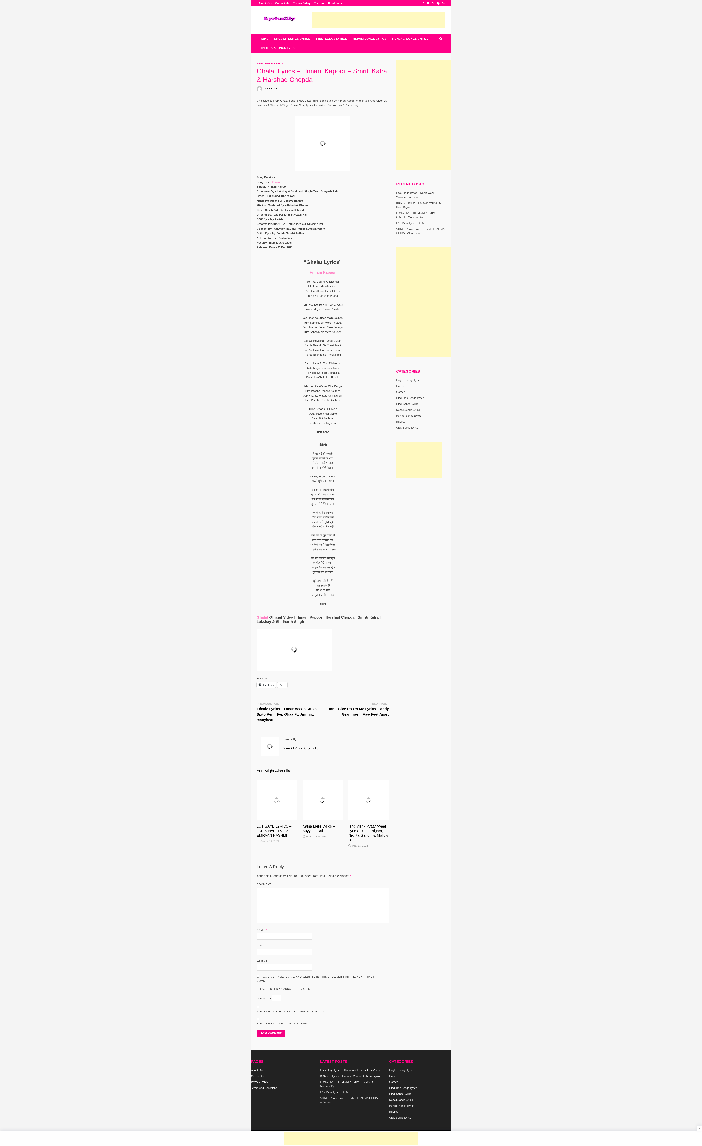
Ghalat (276, 182)
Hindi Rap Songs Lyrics (279, 48)
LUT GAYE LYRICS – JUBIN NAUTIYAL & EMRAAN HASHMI (274, 830)
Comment (265, 884)
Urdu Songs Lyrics (407, 427)
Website (263, 961)
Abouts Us (265, 3)
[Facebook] (423, 3)
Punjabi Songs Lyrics (410, 38)
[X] (433, 3)
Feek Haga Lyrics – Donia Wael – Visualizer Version (351, 1070)
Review (400, 421)
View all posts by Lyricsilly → (302, 748)
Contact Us (282, 3)
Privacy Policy (301, 3)
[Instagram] (443, 3)
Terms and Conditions (328, 3)
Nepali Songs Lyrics (369, 38)
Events (400, 386)
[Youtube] (428, 3)
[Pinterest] (438, 3)
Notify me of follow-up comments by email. (292, 1011)
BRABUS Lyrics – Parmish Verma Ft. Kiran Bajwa (350, 1076)
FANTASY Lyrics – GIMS (411, 223)
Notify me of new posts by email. (284, 1023)
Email (262, 945)
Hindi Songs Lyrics (331, 38)
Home (264, 38)
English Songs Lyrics (292, 38)
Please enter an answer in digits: (284, 988)
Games (400, 391)
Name (262, 929)
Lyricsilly (272, 88)
